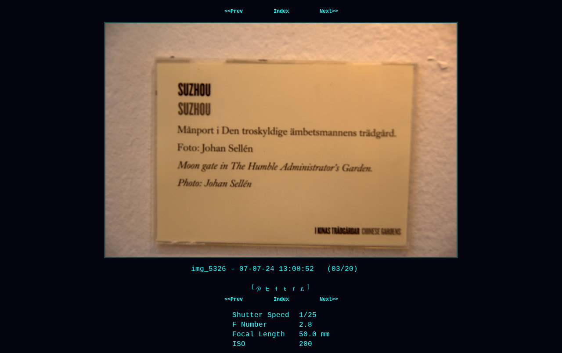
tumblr (285, 289)
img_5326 (208, 269)
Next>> (329, 11)
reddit (293, 289)
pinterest (258, 289)
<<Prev (233, 11)
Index (281, 11)
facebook (276, 289)
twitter (267, 289)
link (302, 289)
